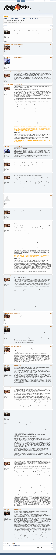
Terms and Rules (47, 553)
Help (44, 553)
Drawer (7, 29)
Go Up (5, 543)
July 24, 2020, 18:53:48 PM (17, 326)
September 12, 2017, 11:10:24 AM (18, 44)
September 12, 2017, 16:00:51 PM (18, 57)
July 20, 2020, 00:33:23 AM (17, 313)
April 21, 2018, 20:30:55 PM (18, 173)
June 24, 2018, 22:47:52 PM (17, 221)
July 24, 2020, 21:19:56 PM (17, 365)
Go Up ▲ (52, 553)
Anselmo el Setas (9, 44)
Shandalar (7, 57)
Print (51, 543)
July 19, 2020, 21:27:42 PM (17, 275)
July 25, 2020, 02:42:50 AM (17, 387)
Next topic (50, 23)
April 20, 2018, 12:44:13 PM (18, 146)
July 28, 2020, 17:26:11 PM (17, 509)
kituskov (7, 195)
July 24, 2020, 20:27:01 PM (17, 346)
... (12, 25)
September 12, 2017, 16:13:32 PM (18, 71)
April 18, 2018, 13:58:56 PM (18, 84)
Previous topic (45, 23)
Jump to (38, 547)
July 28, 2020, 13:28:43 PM (17, 459)
